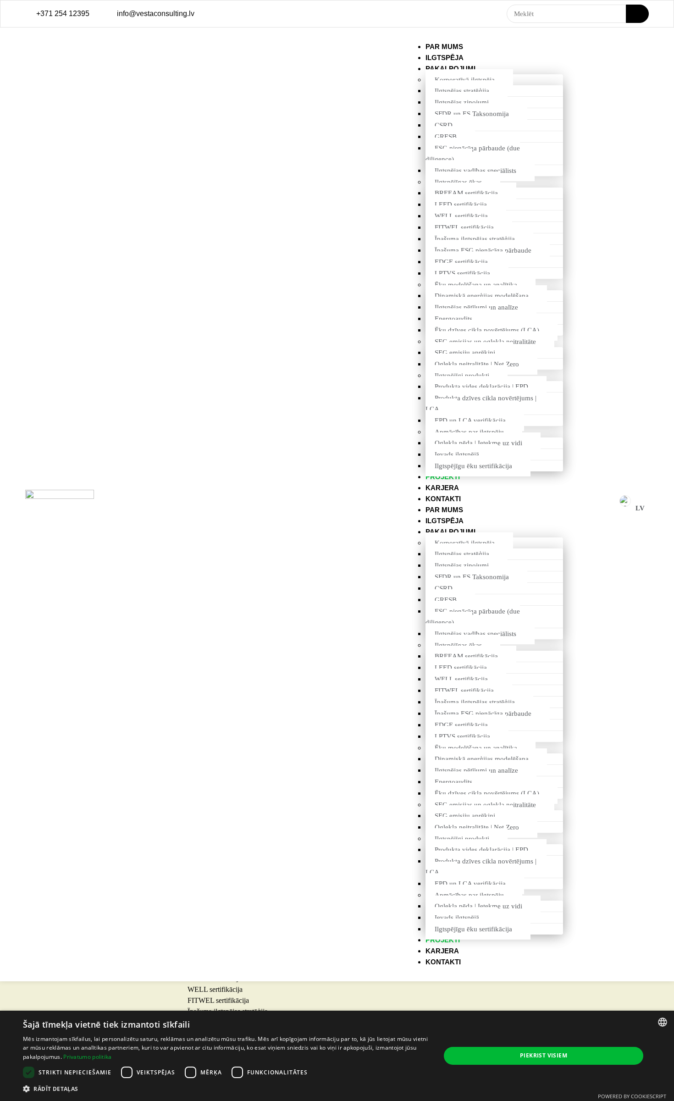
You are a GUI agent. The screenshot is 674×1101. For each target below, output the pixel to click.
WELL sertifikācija (461, 216)
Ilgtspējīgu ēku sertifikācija (473, 466)
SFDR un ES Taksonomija (472, 113)
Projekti (442, 477)
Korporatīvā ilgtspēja (465, 79)
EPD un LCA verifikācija (470, 420)
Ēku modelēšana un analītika (476, 284)
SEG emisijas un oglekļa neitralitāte (485, 341)
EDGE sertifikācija (461, 262)
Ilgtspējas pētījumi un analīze (476, 307)
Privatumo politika (87, 1057)
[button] (225, 1088)
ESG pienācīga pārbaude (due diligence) (472, 153)
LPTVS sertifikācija (462, 273)
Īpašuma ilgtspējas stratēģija (475, 239)
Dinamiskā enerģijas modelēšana (482, 295)
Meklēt (637, 14)
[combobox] (662, 1022)
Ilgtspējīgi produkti (462, 375)
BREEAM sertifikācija (466, 193)
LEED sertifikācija (461, 204)
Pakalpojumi (450, 68)
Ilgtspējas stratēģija (462, 90)
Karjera (442, 488)
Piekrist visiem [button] (543, 1055)
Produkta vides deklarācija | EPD (481, 386)
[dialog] (337, 1056)
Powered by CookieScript (632, 1096)
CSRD (444, 125)
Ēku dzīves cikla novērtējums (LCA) (487, 330)
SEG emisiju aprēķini (465, 352)
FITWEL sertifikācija (464, 227)
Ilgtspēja (444, 57)
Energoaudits (453, 318)
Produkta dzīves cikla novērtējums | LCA (480, 403)
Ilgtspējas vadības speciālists (475, 170)
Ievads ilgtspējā (457, 454)
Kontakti (443, 499)
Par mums (444, 46)
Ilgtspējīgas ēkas (458, 182)
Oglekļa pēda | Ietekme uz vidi (478, 443)
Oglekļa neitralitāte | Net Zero (477, 364)
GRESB (446, 136)
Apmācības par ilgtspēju (469, 432)
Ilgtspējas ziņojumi (462, 102)
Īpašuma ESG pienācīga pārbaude (483, 250)
